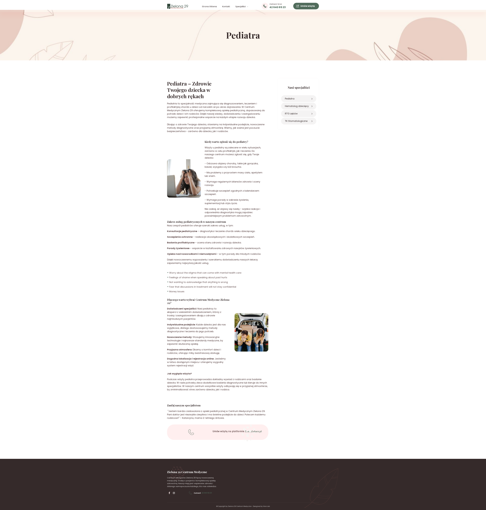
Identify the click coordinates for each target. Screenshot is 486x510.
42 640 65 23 (277, 7)
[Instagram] (174, 493)
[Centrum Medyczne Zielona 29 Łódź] (177, 6)
